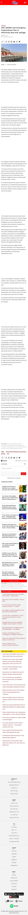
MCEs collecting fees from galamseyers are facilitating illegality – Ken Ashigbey (12, 629)
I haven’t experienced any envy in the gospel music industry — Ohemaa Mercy (13, 596)
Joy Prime (14, 833)
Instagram (14, 859)
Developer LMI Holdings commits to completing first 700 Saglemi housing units (12, 634)
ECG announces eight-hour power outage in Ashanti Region (14, 718)
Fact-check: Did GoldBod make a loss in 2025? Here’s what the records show (13, 655)
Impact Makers (14, 880)
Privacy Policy (14, 793)
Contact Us (14, 788)
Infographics (14, 865)
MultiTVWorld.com (14, 835)
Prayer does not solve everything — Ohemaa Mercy (13, 601)
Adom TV (14, 830)
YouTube (14, 851)
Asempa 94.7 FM (14, 811)
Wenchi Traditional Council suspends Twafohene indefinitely (10, 645)
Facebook (14, 854)
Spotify (15, 906)
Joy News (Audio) (14, 841)
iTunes (20, 901)
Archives (14, 886)
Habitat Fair (14, 878)
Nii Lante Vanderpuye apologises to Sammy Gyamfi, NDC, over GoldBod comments (12, 679)
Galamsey (14, 883)
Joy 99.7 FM (14, 803)
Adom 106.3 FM (14, 806)
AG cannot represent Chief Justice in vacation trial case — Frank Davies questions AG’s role (13, 725)
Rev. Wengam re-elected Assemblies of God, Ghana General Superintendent (13, 612)
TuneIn (11, 901)
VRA (8, 453)
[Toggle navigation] (25, 3)
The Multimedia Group (14, 782)
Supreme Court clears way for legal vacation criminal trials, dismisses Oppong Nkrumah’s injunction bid (12, 661)
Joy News (14, 827)
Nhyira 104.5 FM (14, 817)
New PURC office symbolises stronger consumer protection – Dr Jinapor (11, 606)
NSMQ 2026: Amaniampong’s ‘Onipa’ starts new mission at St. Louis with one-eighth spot (14, 743)
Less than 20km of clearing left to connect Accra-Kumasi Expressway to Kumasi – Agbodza (12, 618)
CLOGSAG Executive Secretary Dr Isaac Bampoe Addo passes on (13, 736)
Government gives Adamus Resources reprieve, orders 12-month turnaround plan (13, 699)
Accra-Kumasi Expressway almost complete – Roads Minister (12, 668)
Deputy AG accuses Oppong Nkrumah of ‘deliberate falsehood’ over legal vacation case (14, 707)
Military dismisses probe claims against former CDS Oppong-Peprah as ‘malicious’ (13, 692)
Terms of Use (14, 790)
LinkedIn (14, 862)
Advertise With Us (14, 785)
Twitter (14, 856)
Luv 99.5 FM (14, 814)
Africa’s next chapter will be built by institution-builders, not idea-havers (14, 640)
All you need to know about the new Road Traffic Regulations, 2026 (13, 731)
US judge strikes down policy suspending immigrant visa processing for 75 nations (12, 624)
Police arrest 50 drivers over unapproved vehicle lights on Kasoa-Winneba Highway (14, 713)
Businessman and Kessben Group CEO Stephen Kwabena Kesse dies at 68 (13, 673)
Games (14, 875)
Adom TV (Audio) (14, 838)
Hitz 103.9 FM (14, 809)
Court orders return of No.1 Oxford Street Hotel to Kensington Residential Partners (14, 686)
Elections (14, 889)
